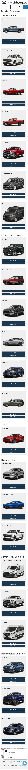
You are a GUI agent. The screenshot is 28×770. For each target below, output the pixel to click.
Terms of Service (19, 761)
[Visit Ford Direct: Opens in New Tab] (21, 765)
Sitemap (14, 761)
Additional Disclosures (14, 762)
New (18, 6)
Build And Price (13, 43)
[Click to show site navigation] (25, 7)
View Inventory (13, 40)
